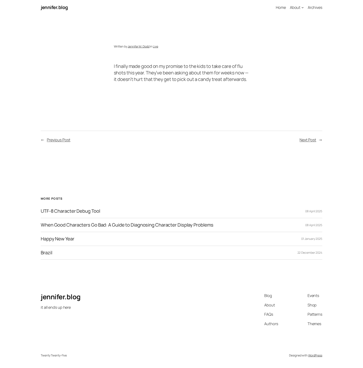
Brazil (46, 252)
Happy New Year (57, 238)
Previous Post (58, 139)
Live (155, 46)
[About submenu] (302, 7)
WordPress (315, 355)
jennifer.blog (54, 7)
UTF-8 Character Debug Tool (70, 211)
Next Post (308, 139)
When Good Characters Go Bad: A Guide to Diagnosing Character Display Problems (127, 225)
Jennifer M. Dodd (138, 46)
